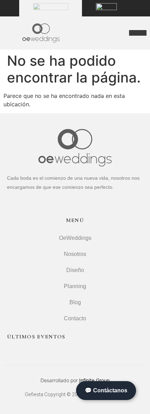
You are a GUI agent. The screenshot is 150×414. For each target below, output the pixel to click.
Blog (75, 302)
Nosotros (75, 254)
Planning (75, 286)
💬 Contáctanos (106, 390)
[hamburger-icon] (138, 33)
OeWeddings (75, 238)
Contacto (75, 318)
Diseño (75, 270)
